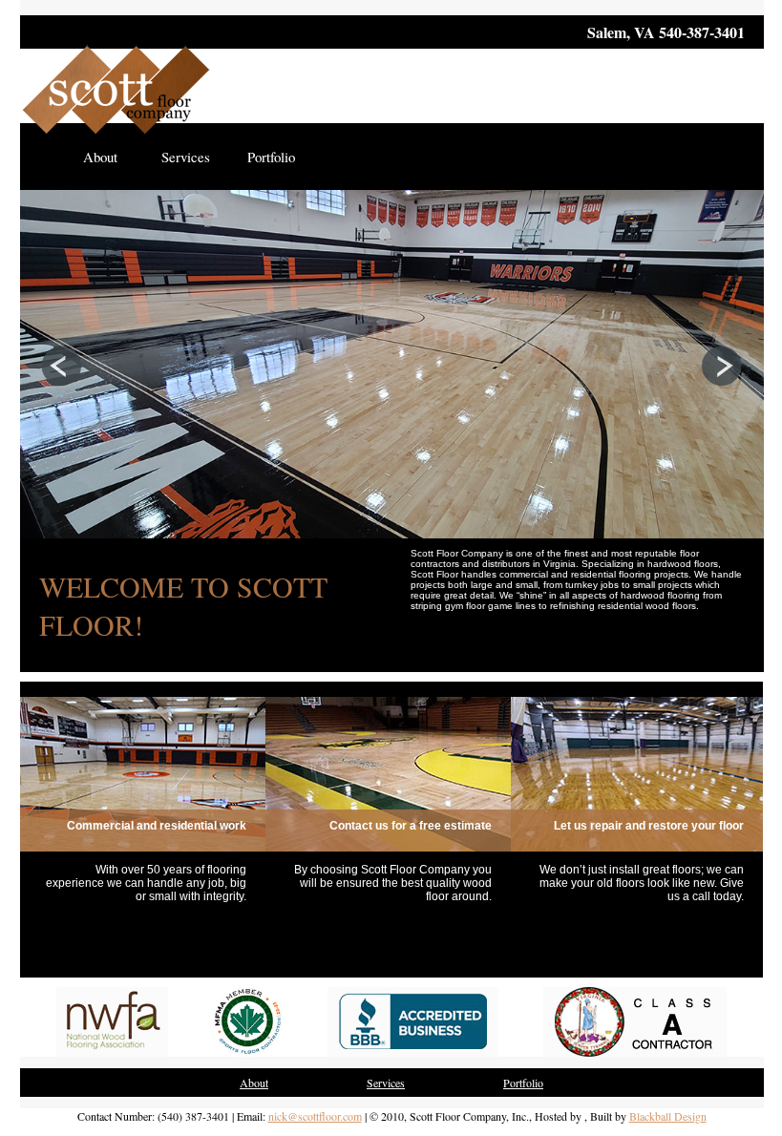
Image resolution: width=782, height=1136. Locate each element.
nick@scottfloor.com (315, 1116)
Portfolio (271, 156)
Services (185, 156)
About (100, 156)
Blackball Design (668, 1116)
